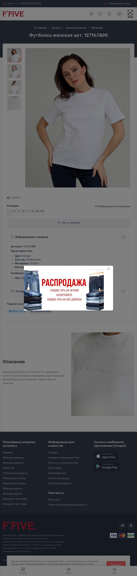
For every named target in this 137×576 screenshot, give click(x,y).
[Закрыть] (108, 269)
